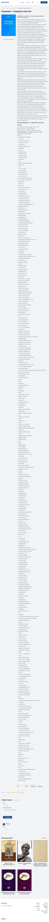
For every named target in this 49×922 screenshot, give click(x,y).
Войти (44, 2)
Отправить (8, 817)
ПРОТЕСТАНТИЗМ (30, 16)
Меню (22, 2)
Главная (3, 8)
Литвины (46, 912)
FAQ (47, 909)
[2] (14, 792)
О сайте (46, 903)
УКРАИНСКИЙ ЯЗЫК (39, 16)
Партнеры (45, 904)
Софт (38, 908)
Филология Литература (22, 17)
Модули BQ (37, 906)
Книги (7, 8)
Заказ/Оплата (44, 911)
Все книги (44, 838)
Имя (4, 802)
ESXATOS (4, 903)
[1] (12, 792)
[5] (19, 792)
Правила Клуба (46, 907)
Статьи (38, 910)
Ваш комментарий (7, 807)
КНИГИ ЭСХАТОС (13, 8)
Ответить (6, 829)
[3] (16, 792)
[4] (18, 792)
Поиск (28, 2)
